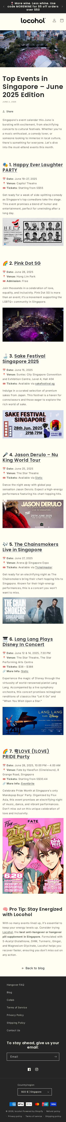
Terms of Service (17, 1007)
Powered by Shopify (33, 1111)
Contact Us (13, 1030)
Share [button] (9, 111)
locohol (18, 1111)
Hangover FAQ (15, 984)
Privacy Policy (15, 1015)
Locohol (8, 932)
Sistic (39, 477)
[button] (61, 20)
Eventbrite (28, 783)
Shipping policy (53, 1116)
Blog (9, 992)
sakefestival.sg (45, 383)
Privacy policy (15, 1116)
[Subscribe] (55, 1057)
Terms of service (34, 1116)
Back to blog (35, 968)
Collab (10, 999)
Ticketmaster (43, 567)
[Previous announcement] (3, 6)
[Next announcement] (62, 6)
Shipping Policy (16, 1022)
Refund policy (53, 1111)
